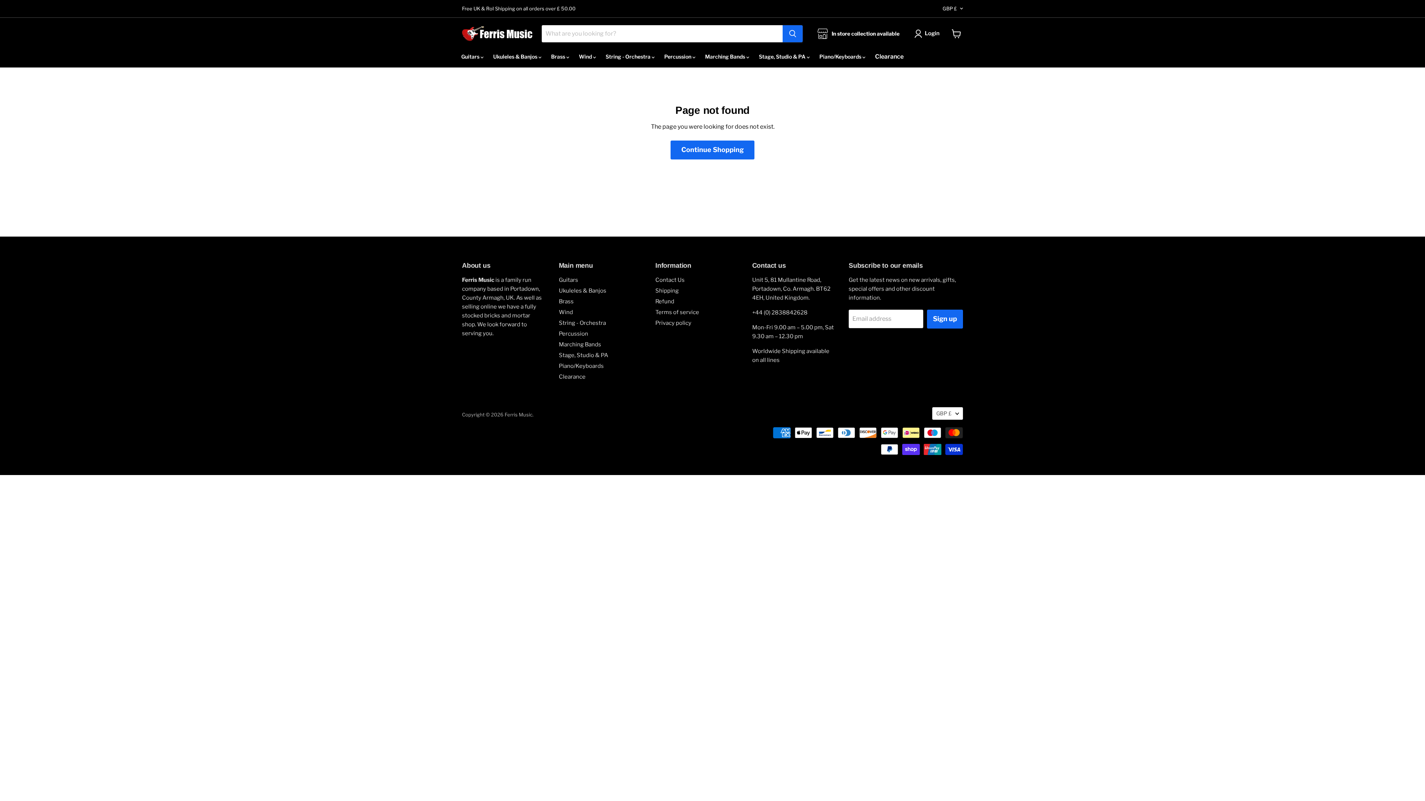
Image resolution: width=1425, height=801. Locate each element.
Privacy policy (673, 323)
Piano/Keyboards (840, 56)
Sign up (945, 319)
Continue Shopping (712, 150)
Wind (586, 56)
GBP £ (950, 8)
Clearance (889, 56)
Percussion (678, 56)
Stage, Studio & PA (783, 56)
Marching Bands (725, 56)
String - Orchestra (629, 56)
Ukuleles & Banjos (515, 56)
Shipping (667, 290)
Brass (558, 56)
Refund (664, 301)
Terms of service (677, 312)
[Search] (793, 33)
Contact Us (670, 280)
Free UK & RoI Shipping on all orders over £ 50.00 (519, 8)
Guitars (471, 56)
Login (932, 33)
